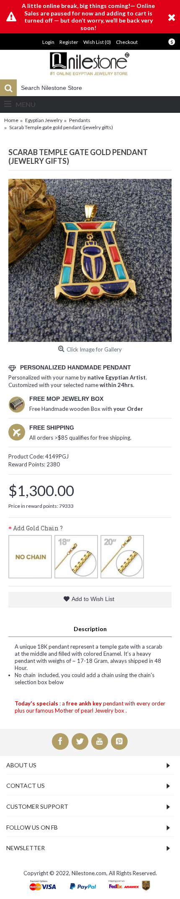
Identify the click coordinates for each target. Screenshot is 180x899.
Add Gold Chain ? (38, 528)
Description (90, 628)
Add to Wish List (93, 599)
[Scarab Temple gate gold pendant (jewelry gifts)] (90, 260)
